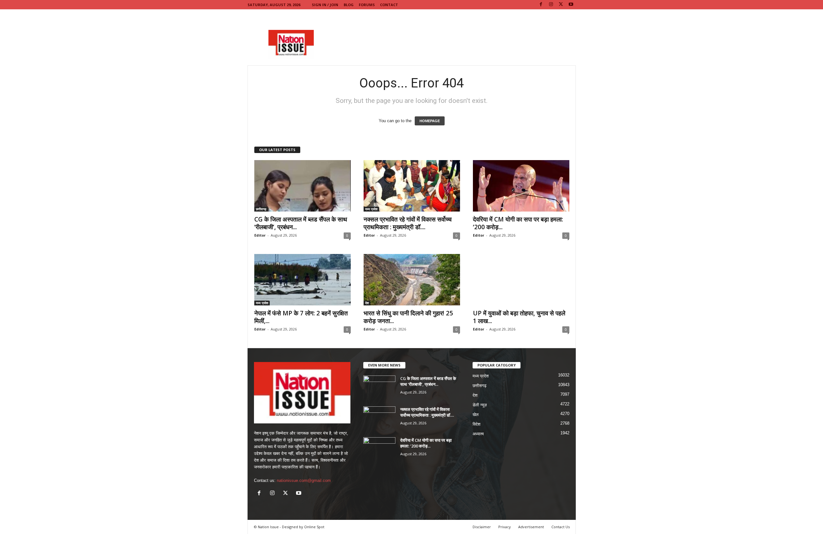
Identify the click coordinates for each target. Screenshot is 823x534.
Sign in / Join (325, 4)
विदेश (476, 424)
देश (367, 303)
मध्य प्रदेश (371, 209)
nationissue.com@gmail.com (304, 480)
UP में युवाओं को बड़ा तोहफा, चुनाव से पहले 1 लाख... (519, 317)
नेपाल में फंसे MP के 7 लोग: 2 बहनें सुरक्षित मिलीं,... (301, 317)
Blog (349, 4)
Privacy (504, 526)
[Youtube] (571, 4)
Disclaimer (482, 526)
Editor (260, 235)
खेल (476, 414)
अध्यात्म (478, 433)
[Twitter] (561, 4)
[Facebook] (541, 4)
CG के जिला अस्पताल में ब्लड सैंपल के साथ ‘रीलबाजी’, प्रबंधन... (300, 223)
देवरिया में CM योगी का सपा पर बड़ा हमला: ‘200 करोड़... (518, 223)
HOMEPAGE (430, 121)
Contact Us (560, 526)
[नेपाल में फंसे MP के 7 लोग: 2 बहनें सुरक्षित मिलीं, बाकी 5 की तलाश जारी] (302, 279)
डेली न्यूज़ (480, 405)
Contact (389, 4)
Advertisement (531, 526)
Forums (367, 4)
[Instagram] (551, 4)
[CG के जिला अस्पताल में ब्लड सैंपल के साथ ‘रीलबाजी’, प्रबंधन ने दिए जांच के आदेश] (302, 186)
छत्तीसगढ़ (261, 209)
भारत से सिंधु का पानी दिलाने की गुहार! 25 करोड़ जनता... (408, 317)
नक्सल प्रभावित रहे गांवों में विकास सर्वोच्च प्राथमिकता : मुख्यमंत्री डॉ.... (408, 223)
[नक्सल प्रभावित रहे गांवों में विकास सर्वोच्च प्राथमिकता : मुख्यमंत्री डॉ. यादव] (412, 186)
